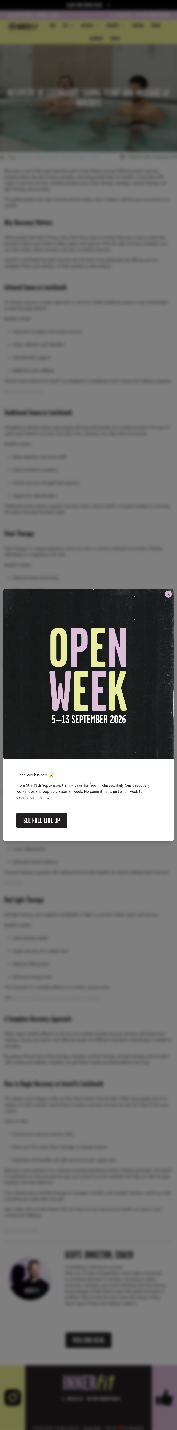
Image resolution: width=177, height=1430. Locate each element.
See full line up (41, 820)
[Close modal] (168, 594)
